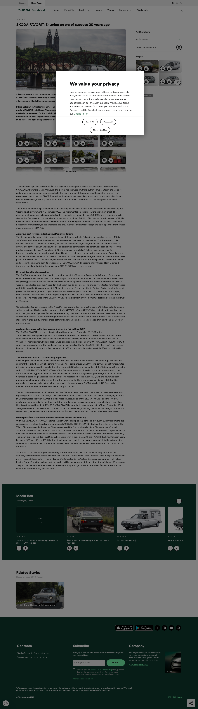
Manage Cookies (100, 130)
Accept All (108, 122)
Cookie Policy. (81, 113)
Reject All (90, 122)
